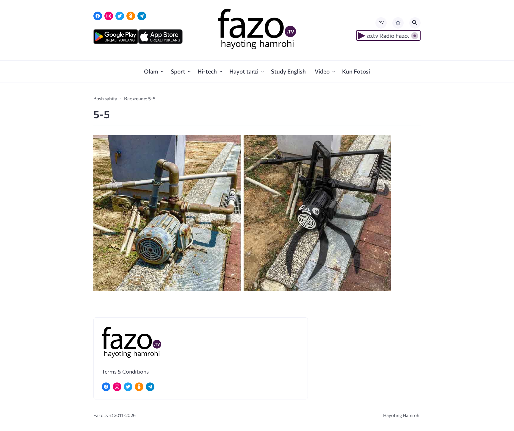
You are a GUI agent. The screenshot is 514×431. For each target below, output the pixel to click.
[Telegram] (141, 16)
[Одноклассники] (130, 16)
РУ (381, 22)
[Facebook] (97, 16)
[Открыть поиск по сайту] (415, 23)
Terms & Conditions (125, 371)
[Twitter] (119, 16)
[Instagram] (108, 16)
